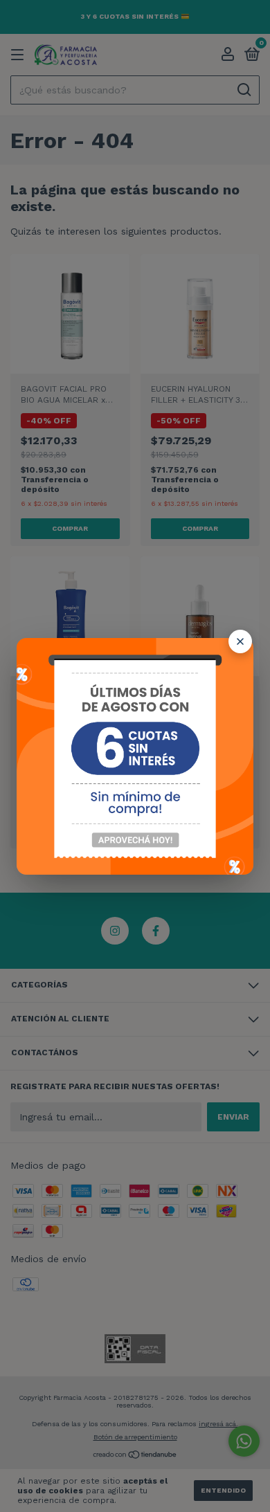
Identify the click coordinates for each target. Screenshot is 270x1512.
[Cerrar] (240, 641)
